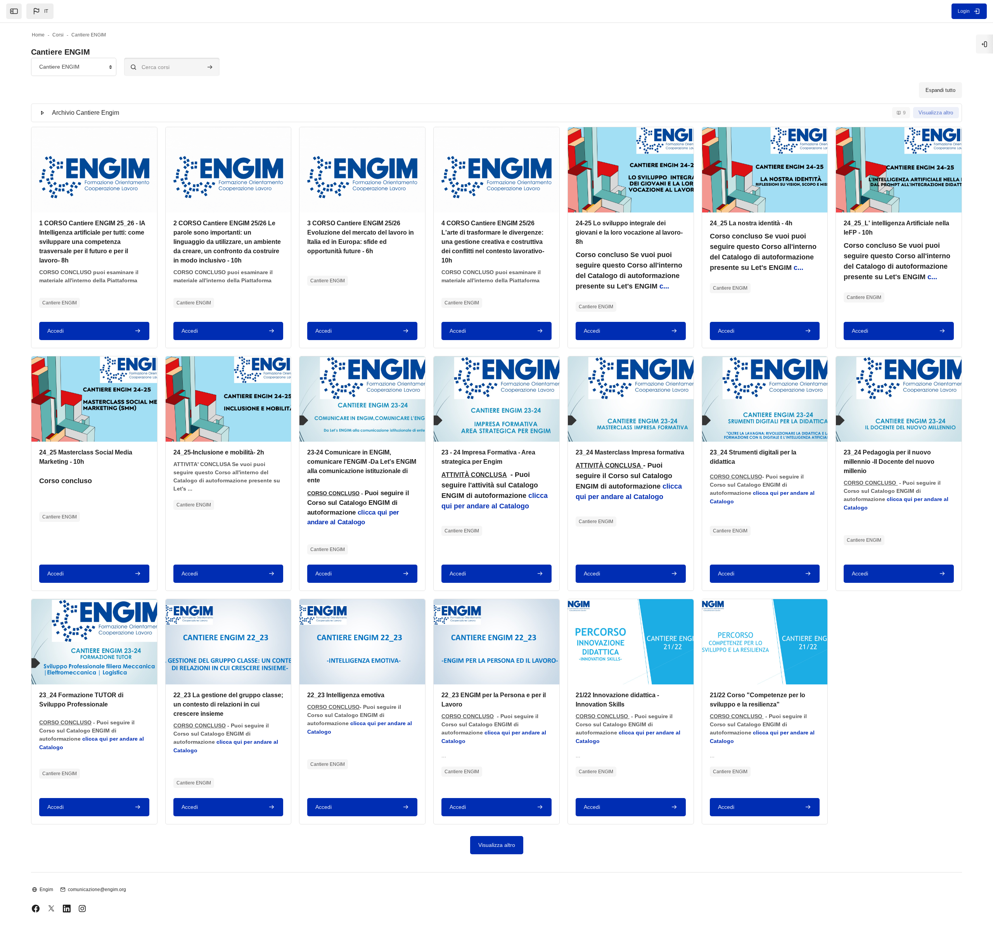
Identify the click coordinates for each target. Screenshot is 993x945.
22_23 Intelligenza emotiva (345, 695)
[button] (40, 11)
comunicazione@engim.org (97, 889)
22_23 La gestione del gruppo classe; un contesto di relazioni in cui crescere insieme (228, 704)
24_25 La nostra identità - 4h (751, 223)
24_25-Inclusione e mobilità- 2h (218, 452)
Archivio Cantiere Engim (85, 112)
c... (664, 286)
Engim (46, 889)
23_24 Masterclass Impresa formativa (630, 452)
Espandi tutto (940, 90)
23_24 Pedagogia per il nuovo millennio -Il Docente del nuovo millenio (889, 461)
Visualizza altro (936, 113)
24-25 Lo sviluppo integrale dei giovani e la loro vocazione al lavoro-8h (629, 232)
